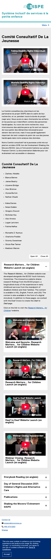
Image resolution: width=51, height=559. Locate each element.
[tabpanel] (25, 372)
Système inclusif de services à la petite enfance (25, 15)
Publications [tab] (10, 497)
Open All (34, 256)
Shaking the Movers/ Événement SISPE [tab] (22, 505)
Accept (7, 554)
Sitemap (5, 530)
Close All (44, 256)
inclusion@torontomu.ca (12, 523)
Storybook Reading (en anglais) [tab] (21, 477)
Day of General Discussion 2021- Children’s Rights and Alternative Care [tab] (22, 487)
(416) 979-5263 (9, 527)
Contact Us (6, 520)
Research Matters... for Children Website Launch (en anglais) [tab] (21, 266)
